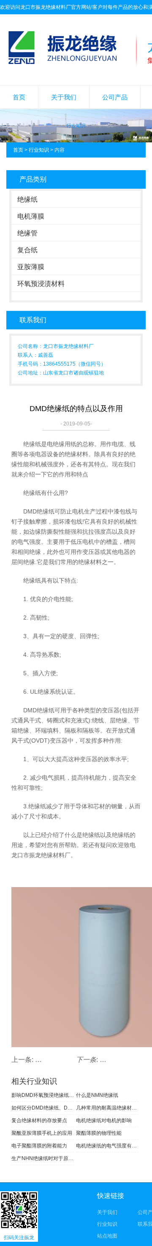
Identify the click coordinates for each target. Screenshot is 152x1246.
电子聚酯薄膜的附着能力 (39, 1146)
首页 (19, 97)
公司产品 (115, 97)
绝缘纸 (27, 199)
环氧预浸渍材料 (41, 283)
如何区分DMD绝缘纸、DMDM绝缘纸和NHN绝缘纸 (42, 1108)
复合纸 (27, 250)
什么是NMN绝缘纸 (97, 1095)
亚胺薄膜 (30, 266)
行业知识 (39, 150)
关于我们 (63, 97)
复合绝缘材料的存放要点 (39, 1120)
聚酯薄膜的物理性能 (99, 1133)
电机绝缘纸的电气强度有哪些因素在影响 (107, 1146)
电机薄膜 (30, 216)
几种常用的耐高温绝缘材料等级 (107, 1108)
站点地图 (107, 1236)
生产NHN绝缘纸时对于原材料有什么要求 (42, 1158)
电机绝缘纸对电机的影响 (104, 1120)
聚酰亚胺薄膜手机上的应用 (41, 1133)
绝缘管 (27, 233)
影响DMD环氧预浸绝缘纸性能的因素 (42, 1095)
